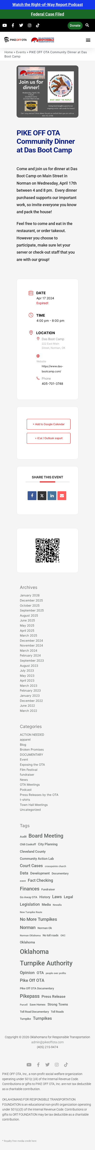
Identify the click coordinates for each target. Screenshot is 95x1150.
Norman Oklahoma (30, 935)
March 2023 (28, 685)
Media (46, 905)
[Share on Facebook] (32, 495)
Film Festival (28, 769)
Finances (29, 889)
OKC (63, 935)
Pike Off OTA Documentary (37, 988)
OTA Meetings (30, 784)
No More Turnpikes (38, 919)
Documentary (60, 873)
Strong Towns (58, 1004)
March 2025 (28, 635)
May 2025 (27, 625)
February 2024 (30, 655)
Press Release (53, 996)
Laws (57, 896)
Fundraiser (48, 889)
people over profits (56, 973)
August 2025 (29, 615)
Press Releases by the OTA (39, 795)
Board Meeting (45, 836)
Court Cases (31, 865)
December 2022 (31, 700)
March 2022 (28, 710)
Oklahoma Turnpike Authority (46, 957)
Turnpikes (42, 1018)
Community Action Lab (37, 859)
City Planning (48, 844)
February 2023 (30, 690)
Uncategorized (30, 809)
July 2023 (27, 670)
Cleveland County (33, 852)
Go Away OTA (28, 897)
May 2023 (27, 675)
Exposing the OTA (32, 764)
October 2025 (30, 605)
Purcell (24, 1004)
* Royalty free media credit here (19, 1141)
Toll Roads (57, 1011)
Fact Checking (40, 880)
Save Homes (38, 1004)
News (24, 779)
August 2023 (29, 665)
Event (24, 759)
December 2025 (31, 600)
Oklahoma (27, 942)
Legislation (30, 904)
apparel (25, 739)
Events (21, 52)
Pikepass (30, 996)
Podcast (26, 789)
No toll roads (51, 935)
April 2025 (27, 630)
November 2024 (31, 645)
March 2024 (28, 650)
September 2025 (32, 610)
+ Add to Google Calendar (49, 424)
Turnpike (25, 1018)
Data (24, 873)
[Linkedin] (52, 495)
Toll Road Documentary (34, 1011)
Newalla (57, 904)
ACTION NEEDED (32, 734)
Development (40, 873)
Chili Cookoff (28, 844)
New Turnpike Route (31, 912)
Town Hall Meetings (34, 805)
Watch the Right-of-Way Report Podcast (47, 4)
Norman (28, 927)
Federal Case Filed (47, 14)
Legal (68, 897)
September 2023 (32, 660)
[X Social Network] (42, 495)
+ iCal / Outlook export (49, 438)
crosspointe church (55, 866)
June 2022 (27, 705)
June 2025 (27, 620)
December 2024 (31, 640)
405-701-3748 (52, 383)
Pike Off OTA (32, 980)
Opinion (27, 972)
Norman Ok (45, 928)
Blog (23, 744)
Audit (23, 836)
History (44, 897)
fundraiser (27, 774)
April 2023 (27, 680)
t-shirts (25, 799)
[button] (87, 25)
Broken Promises (32, 749)
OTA (40, 973)
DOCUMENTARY (31, 754)
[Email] (61, 495)
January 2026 (30, 595)
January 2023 (30, 695)
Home (8, 52)
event (23, 881)
